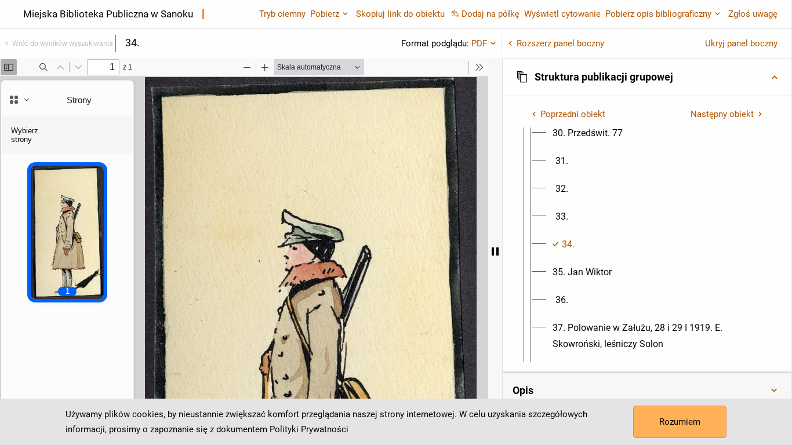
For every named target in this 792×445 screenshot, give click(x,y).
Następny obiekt (722, 114)
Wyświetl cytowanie (562, 14)
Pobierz (324, 14)
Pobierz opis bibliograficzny (658, 14)
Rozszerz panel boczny (560, 43)
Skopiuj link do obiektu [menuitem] (400, 14)
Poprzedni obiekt (572, 114)
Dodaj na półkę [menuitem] (490, 14)
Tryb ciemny (282, 14)
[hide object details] (495, 251)
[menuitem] (587, 133)
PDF (479, 43)
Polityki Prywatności (309, 429)
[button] (647, 77)
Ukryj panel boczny (741, 43)
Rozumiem (679, 422)
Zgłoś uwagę (753, 14)
